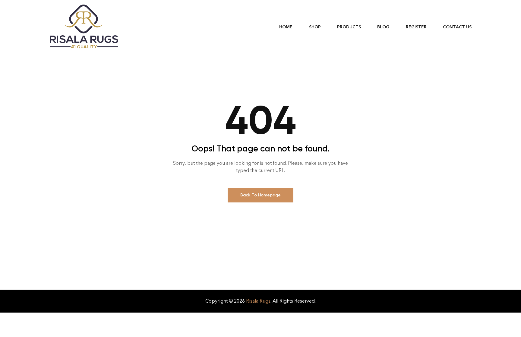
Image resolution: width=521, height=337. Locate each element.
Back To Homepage (260, 195)
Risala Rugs (258, 301)
